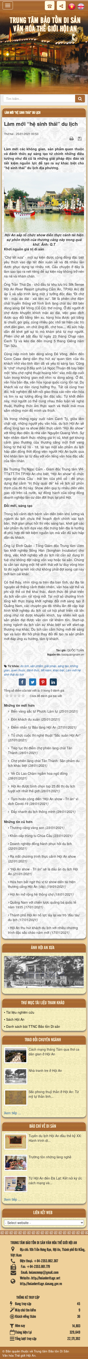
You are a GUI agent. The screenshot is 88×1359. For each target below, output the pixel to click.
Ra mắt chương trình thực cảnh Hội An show (43, 856)
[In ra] (72, 138)
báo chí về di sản (42, 1126)
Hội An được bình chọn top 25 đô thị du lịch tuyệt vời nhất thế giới (41, 788)
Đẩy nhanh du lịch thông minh (33, 811)
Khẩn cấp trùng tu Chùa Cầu (31, 835)
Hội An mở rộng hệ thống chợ (32, 894)
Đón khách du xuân (25, 719)
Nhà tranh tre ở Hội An (45, 1070)
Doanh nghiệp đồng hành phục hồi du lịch (41, 843)
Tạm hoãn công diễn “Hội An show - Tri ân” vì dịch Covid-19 (43, 801)
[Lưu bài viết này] (80, 138)
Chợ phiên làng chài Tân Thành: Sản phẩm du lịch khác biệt (44, 763)
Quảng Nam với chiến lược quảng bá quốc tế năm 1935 (42, 904)
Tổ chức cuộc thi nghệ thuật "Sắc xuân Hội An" (45, 735)
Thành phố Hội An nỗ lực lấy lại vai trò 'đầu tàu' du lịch (44, 917)
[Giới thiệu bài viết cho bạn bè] (65, 138)
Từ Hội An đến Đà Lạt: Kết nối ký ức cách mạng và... (55, 1180)
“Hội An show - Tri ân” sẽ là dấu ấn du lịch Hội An (43, 871)
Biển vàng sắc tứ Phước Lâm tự (34, 711)
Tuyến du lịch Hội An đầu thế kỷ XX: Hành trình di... (55, 1138)
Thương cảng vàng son (27, 827)
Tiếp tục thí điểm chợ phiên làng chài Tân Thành (40, 750)
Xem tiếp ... (12, 1112)
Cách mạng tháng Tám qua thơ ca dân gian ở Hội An (54, 1051)
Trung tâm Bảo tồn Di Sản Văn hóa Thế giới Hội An (35, 1353)
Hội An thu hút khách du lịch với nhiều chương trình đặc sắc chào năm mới (43, 930)
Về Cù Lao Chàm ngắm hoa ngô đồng (39, 773)
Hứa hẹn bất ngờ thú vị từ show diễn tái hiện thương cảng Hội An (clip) (42, 884)
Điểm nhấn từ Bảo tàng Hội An (33, 727)
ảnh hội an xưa (42, 948)
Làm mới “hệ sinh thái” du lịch (22, 112)
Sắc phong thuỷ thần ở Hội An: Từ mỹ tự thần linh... (54, 1094)
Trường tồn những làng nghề (50, 1157)
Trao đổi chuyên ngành (43, 1040)
